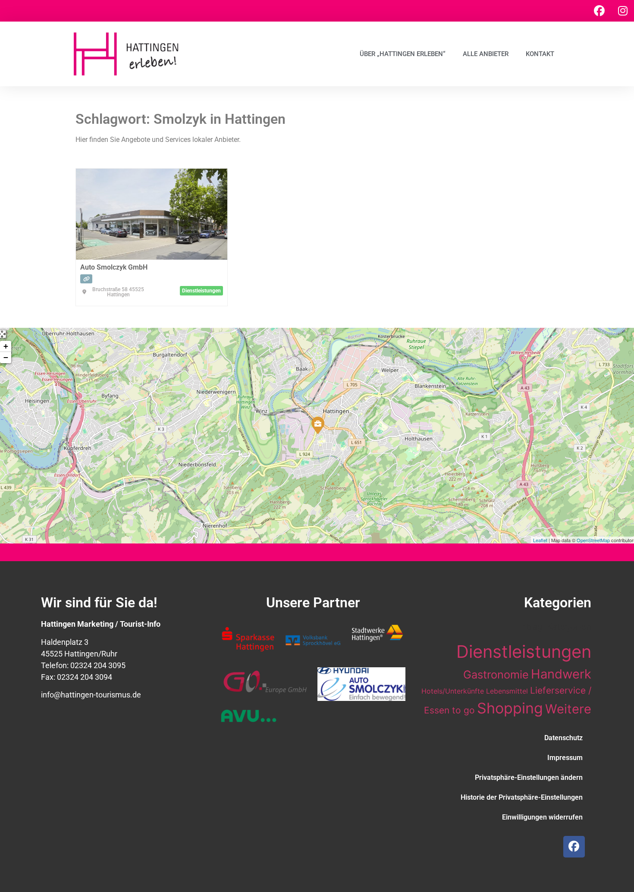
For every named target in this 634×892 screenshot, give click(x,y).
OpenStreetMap (593, 540)
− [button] (5, 357)
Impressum (565, 758)
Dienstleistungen (523, 651)
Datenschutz (563, 738)
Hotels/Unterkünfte (452, 691)
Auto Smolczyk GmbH (114, 267)
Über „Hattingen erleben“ (403, 54)
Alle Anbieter (485, 54)
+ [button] (5, 346)
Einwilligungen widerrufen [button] (542, 817)
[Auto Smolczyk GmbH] (317, 425)
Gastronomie (496, 674)
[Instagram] (623, 11)
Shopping (510, 708)
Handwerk (561, 674)
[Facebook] (599, 11)
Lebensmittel (507, 691)
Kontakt (540, 54)
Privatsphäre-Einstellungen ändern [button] (529, 777)
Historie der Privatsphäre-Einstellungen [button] (522, 797)
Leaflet (540, 540)
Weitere (568, 708)
